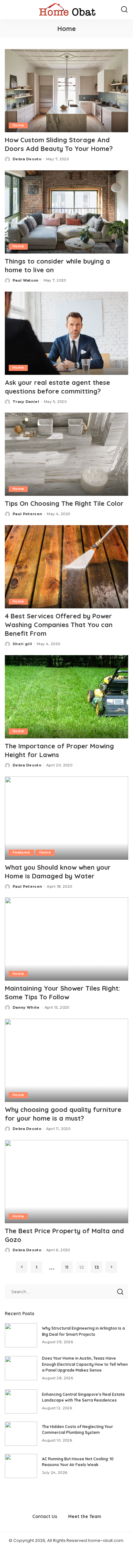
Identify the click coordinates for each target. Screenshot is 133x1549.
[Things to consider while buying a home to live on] (66, 212)
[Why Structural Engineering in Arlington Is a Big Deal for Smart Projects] (21, 1335)
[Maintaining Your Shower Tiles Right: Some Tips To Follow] (66, 939)
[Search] (124, 9)
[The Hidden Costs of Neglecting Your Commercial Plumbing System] (21, 1434)
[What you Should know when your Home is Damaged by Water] (66, 818)
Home (18, 125)
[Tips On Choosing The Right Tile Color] (66, 454)
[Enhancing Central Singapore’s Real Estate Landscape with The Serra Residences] (21, 1401)
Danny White (26, 1007)
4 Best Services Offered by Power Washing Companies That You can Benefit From (59, 624)
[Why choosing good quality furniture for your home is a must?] (66, 1060)
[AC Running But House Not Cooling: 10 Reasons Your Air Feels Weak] (21, 1466)
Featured (21, 852)
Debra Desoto (27, 159)
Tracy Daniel (26, 401)
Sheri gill (22, 644)
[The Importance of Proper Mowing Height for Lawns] (66, 696)
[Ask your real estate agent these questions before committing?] (66, 333)
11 (66, 1267)
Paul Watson (26, 280)
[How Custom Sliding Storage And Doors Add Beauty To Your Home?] (66, 90)
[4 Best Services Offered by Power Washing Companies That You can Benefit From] (66, 566)
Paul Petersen (27, 514)
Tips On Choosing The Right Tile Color (64, 503)
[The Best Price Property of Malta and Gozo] (66, 1181)
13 (97, 1267)
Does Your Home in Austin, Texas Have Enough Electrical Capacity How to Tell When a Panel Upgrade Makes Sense (85, 1364)
